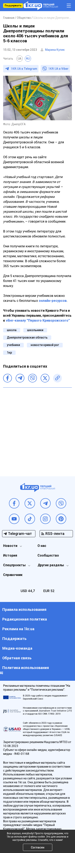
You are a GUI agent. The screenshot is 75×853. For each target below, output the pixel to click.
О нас (42, 546)
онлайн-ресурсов (53, 301)
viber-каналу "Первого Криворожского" (38, 320)
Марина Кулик (55, 49)
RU (28, 58)
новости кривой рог (45, 345)
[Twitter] (45, 378)
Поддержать (13, 5)
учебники (13, 345)
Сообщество (48, 555)
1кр (9, 352)
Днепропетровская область (27, 337)
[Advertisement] (37, 429)
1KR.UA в (24, 68)
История (10, 555)
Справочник (12, 575)
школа (11, 330)
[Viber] (32, 378)
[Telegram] (20, 378)
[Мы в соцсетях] (14, 503)
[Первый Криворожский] (41, 5)
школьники (35, 330)
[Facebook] (7, 378)
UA (19, 58)
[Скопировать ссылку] (57, 378)
